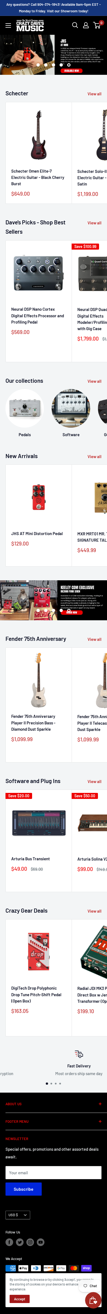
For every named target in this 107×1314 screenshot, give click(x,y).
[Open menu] (8, 25)
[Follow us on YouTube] (40, 1242)
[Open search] (75, 25)
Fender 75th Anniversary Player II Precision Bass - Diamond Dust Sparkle (33, 723)
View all (95, 93)
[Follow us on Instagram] (30, 1242)
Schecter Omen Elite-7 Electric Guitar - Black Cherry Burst (37, 177)
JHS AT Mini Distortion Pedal (37, 533)
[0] (97, 25)
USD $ (13, 1215)
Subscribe (23, 1189)
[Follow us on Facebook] (9, 1242)
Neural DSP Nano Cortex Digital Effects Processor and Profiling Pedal (37, 315)
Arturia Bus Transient (30, 858)
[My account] (86, 25)
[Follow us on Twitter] (20, 1242)
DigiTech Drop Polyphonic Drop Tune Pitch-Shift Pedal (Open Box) (36, 994)
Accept (19, 1299)
